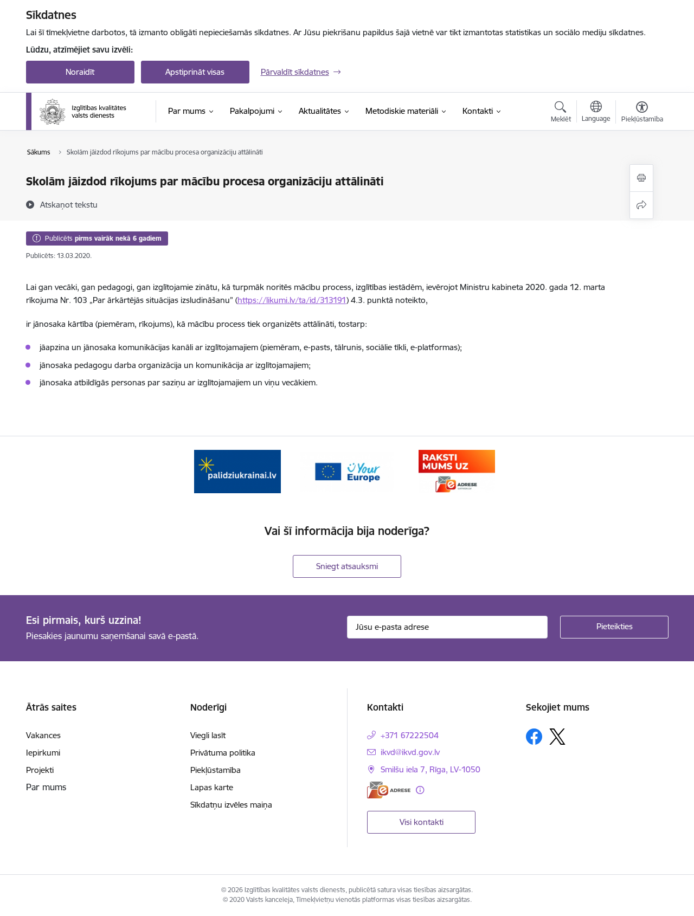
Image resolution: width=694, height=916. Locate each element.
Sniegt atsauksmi (347, 566)
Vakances (43, 735)
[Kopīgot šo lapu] (641, 205)
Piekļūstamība (215, 770)
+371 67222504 (410, 735)
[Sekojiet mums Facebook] (534, 736)
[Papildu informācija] (420, 790)
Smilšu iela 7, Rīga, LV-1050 (430, 769)
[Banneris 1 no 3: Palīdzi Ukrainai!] (237, 471)
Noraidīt (80, 72)
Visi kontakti (422, 822)
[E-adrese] (388, 790)
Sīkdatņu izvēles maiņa (231, 804)
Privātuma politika (222, 752)
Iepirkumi (43, 752)
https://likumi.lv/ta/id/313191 (291, 300)
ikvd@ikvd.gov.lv (410, 752)
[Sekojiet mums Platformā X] (557, 736)
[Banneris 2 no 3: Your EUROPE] (347, 471)
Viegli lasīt (208, 735)
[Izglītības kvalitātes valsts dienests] (91, 112)
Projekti (40, 770)
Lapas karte (211, 787)
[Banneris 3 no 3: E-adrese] (457, 471)
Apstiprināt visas (194, 72)
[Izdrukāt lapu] (641, 178)
